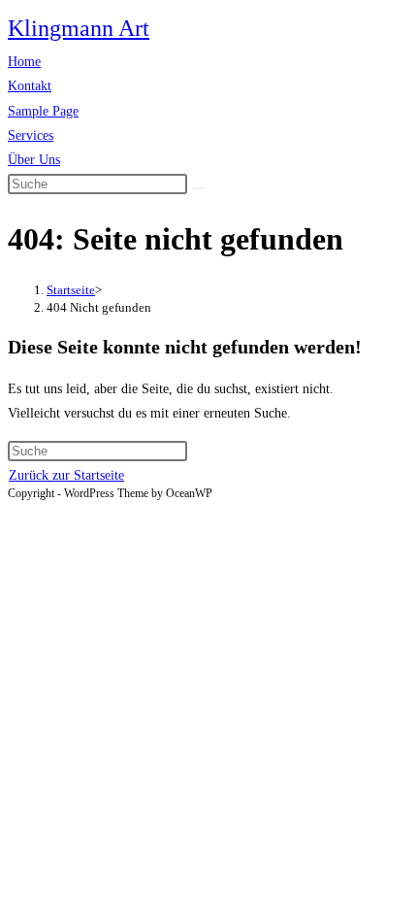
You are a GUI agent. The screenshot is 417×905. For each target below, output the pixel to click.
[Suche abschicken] (198, 188)
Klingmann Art (78, 28)
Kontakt (29, 86)
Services (30, 135)
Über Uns (34, 159)
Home (24, 61)
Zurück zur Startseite (66, 475)
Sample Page (43, 111)
